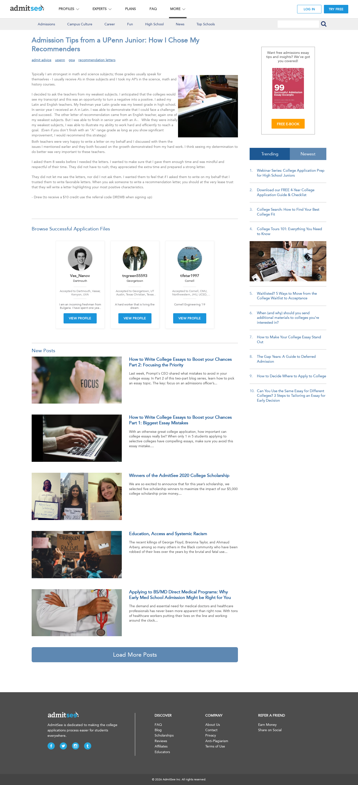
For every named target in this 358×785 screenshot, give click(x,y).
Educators (162, 752)
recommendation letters (96, 60)
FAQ (153, 9)
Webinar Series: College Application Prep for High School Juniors (290, 173)
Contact (211, 730)
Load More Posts (135, 654)
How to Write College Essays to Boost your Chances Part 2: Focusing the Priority (180, 362)
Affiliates (161, 746)
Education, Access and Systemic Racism (168, 533)
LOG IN (309, 9)
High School (154, 24)
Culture (79, 24)
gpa (72, 60)
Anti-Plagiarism (216, 741)
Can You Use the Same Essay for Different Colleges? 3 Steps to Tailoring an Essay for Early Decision (291, 396)
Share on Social (270, 730)
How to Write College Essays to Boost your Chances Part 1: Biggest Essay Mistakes (180, 420)
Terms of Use (215, 746)
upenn (60, 60)
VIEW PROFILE (80, 318)
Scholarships (164, 735)
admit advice (41, 60)
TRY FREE (336, 9)
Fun (130, 24)
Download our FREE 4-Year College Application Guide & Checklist (285, 192)
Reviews (161, 741)
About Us (212, 725)
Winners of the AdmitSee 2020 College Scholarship (179, 475)
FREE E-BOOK (288, 124)
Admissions (46, 24)
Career (109, 24)
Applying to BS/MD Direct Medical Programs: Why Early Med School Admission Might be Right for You (180, 594)
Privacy (210, 735)
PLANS (130, 9)
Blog (158, 730)
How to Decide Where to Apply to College (291, 376)
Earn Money (267, 725)
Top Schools (206, 24)
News (180, 24)
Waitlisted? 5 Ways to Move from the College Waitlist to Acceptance (287, 296)
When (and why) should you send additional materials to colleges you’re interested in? (288, 318)
